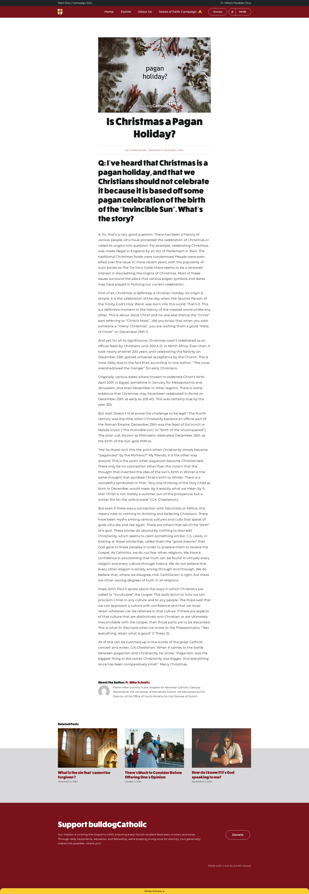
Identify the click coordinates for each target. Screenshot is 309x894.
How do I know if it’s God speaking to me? (213, 774)
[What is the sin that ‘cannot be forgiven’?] (87, 729)
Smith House (242, 865)
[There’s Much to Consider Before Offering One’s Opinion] (154, 729)
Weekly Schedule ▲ (154, 891)
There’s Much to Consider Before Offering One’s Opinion (153, 775)
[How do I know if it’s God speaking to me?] (221, 729)
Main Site (64, 3)
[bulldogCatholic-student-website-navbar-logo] (60, 10)
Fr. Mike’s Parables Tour (236, 3)
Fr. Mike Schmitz (138, 150)
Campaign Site (82, 3)
